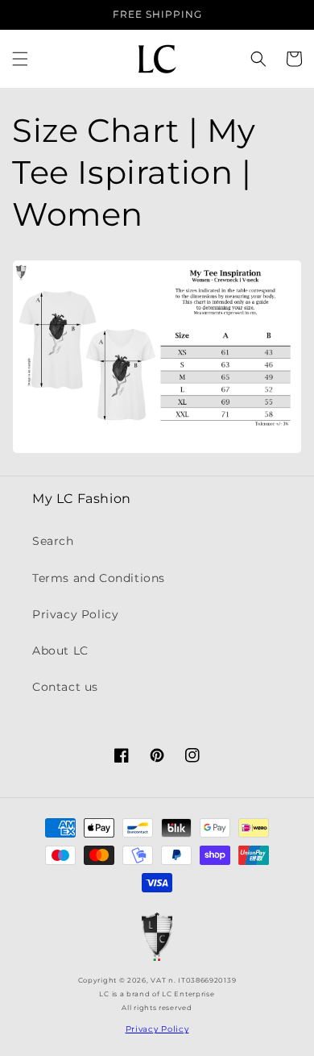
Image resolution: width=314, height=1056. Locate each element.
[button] (20, 59)
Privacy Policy (75, 614)
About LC (60, 650)
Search (53, 541)
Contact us (65, 687)
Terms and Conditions (98, 578)
